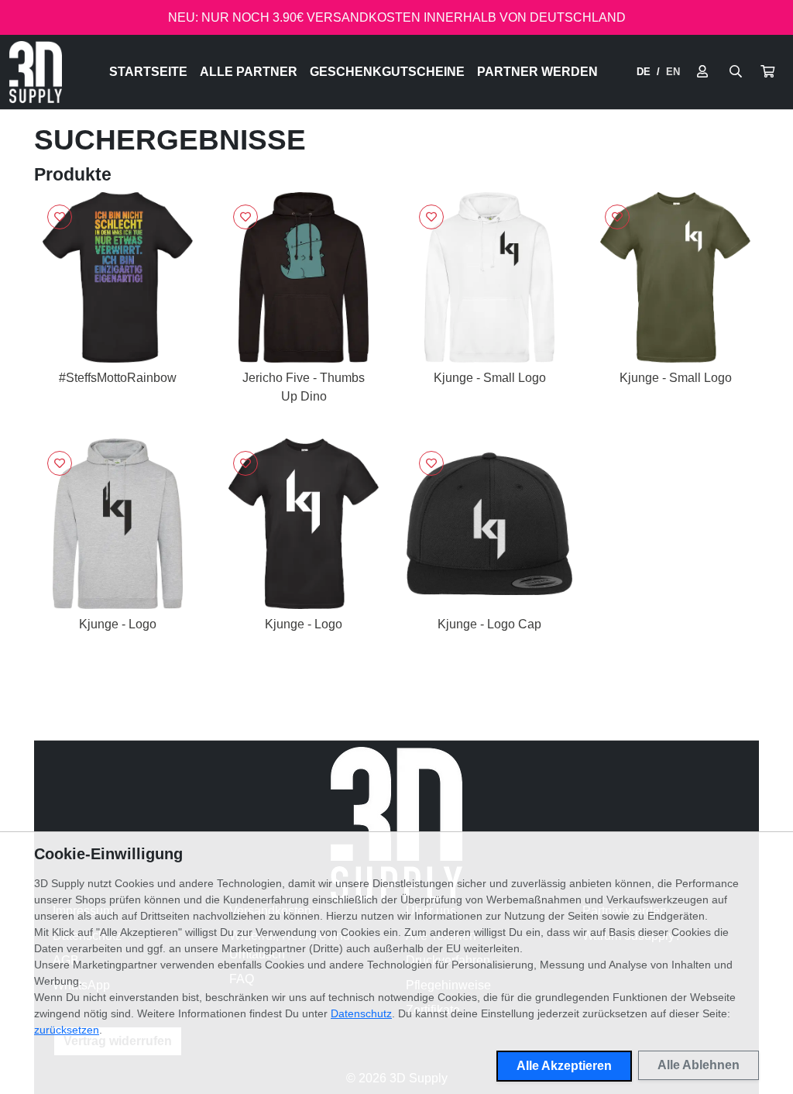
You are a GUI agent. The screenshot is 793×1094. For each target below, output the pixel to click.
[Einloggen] (702, 72)
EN (673, 71)
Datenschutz (361, 1013)
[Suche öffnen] (735, 72)
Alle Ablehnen (698, 1065)
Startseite (148, 71)
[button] (767, 72)
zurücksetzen (66, 1029)
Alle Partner (248, 71)
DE (644, 71)
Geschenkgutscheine (387, 71)
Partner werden (537, 71)
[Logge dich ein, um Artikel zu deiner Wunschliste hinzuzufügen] (59, 217)
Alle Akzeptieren (564, 1065)
